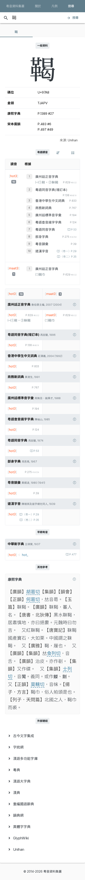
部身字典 (41, 237)
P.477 (72, 554)
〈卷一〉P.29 (68, 251)
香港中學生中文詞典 (50, 201)
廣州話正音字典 (46, 177)
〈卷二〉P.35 (68, 256)
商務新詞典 (43, 208)
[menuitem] (42, 736)
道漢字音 (41, 251)
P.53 (73, 229)
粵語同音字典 (45, 230)
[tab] (16, 32)
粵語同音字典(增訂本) (51, 190)
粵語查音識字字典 (48, 222)
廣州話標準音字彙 (48, 215)
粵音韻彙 (41, 244)
